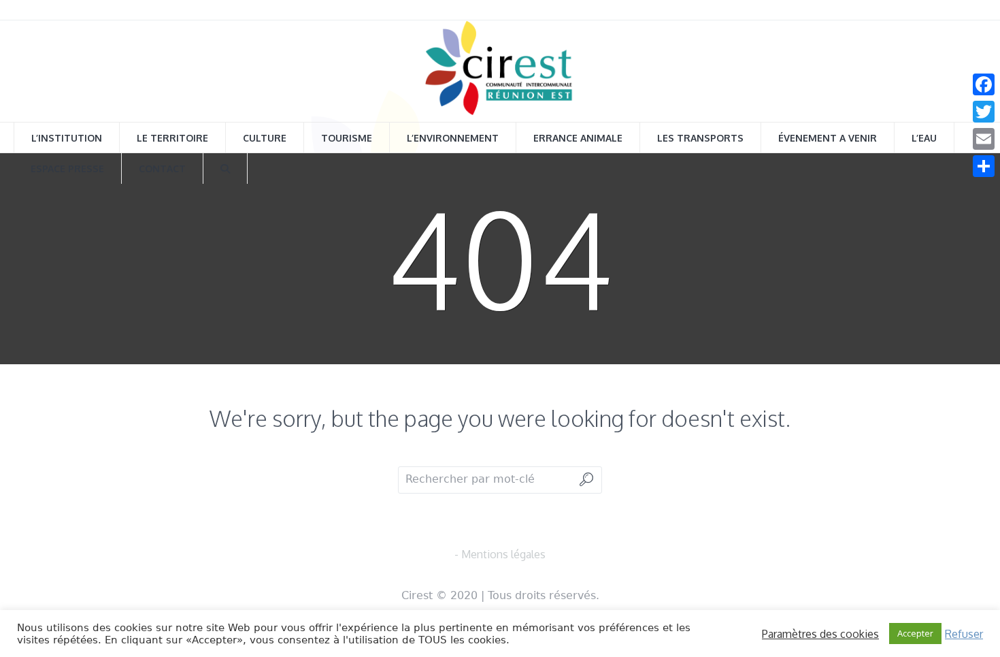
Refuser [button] (964, 634)
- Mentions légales (500, 554)
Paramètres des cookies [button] (820, 634)
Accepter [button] (915, 633)
